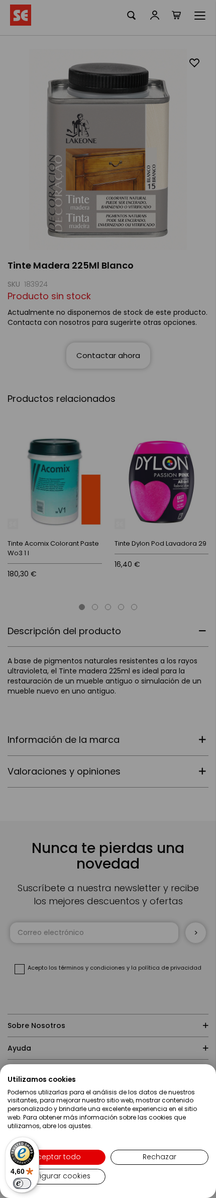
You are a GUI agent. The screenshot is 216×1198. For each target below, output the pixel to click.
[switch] (22, 1183)
